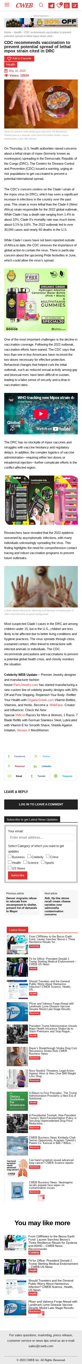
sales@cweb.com (41, 1346)
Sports (49, 862)
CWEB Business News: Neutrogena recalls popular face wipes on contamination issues (51, 1185)
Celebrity (37, 857)
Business (18, 857)
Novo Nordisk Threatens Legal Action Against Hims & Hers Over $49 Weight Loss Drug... (52, 1073)
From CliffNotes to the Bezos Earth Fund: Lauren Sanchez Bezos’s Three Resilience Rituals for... (52, 939)
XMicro (20, 715)
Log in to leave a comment (41, 804)
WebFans (56, 705)
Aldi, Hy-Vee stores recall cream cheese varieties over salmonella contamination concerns (57, 906)
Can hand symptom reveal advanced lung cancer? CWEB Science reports (51, 1161)
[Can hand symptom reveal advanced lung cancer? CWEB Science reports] (17, 1168)
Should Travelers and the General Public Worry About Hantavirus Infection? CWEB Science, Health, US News (50, 1285)
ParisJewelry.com (25, 685)
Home (7, 32)
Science (32, 862)
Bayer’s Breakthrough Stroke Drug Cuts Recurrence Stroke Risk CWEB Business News (53, 1051)
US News (18, 868)
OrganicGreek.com (40, 700)
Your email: (15, 831)
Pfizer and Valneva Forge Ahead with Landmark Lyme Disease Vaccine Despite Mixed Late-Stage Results (51, 1006)
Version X (23, 730)
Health (17, 32)
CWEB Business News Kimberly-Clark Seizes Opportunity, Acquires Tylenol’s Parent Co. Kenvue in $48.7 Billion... (52, 1140)
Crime (54, 857)
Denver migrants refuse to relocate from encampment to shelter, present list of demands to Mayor (21, 905)
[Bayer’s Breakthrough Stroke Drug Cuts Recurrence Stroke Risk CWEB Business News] (17, 1056)
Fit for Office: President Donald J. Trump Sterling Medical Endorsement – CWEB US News (53, 961)
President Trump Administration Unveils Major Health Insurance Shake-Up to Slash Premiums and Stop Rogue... (53, 1028)
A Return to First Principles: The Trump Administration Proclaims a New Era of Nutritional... (53, 1095)
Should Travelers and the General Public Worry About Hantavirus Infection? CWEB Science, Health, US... (50, 985)
